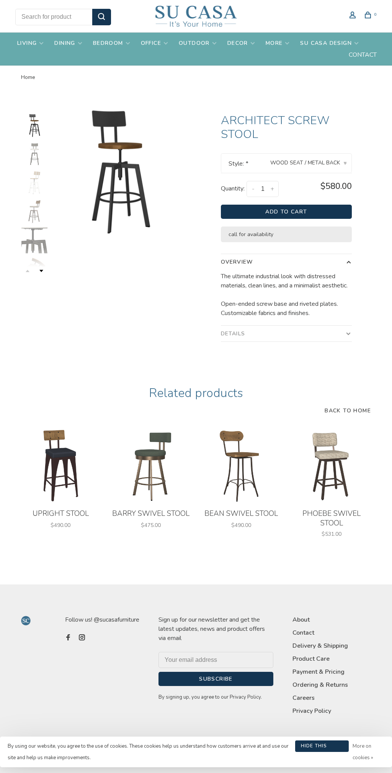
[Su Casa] (26, 620)
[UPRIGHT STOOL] (60, 465)
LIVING (27, 43)
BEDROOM (108, 43)
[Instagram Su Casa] (82, 638)
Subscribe (216, 679)
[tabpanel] (120, 170)
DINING (64, 43)
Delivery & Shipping (320, 646)
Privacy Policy (311, 711)
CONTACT (363, 55)
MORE (274, 43)
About (301, 619)
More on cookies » (363, 752)
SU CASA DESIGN (326, 43)
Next (41, 271)
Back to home (348, 410)
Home (28, 77)
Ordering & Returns (320, 685)
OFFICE (151, 43)
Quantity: (233, 188)
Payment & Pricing (318, 672)
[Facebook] (68, 638)
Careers (303, 698)
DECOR (237, 43)
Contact (303, 633)
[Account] (353, 16)
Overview (237, 262)
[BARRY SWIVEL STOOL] (150, 465)
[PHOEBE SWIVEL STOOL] (331, 465)
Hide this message (314, 747)
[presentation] (34, 125)
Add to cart (286, 211)
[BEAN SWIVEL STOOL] (241, 465)
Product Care (311, 659)
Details (233, 333)
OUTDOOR (194, 43)
